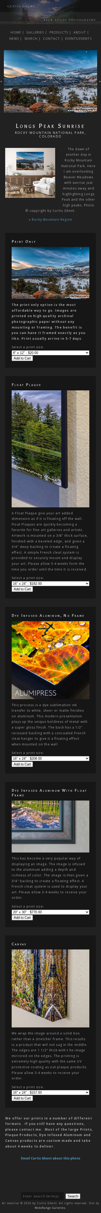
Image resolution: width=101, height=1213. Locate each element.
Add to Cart (22, 358)
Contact (51, 38)
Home (16, 32)
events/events (78, 38)
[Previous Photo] (2, 84)
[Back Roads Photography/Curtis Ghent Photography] (50, 21)
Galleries (35, 32)
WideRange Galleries (50, 1208)
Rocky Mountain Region (52, 219)
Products (58, 32)
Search (31, 38)
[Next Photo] (50, 109)
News (14, 38)
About (80, 32)
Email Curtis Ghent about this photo (50, 1158)
